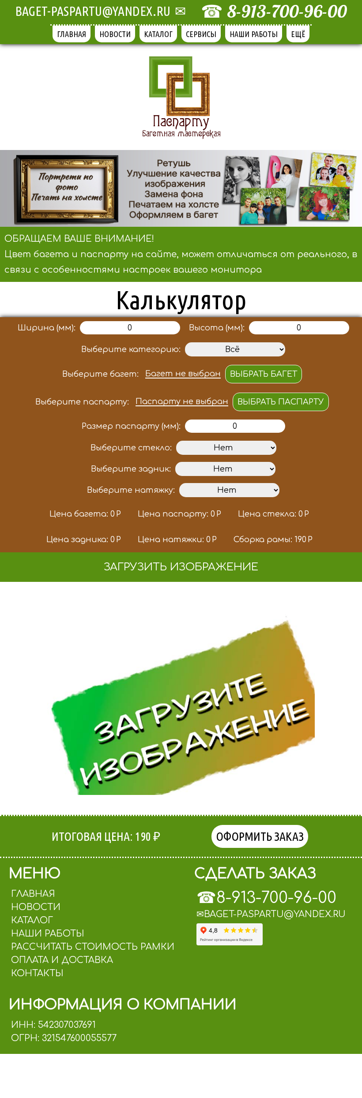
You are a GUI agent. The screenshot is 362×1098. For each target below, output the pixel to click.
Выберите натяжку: (131, 490)
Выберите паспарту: (82, 401)
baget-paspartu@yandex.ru (92, 11)
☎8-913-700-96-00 (266, 898)
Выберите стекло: (131, 447)
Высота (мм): (217, 327)
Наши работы (254, 34)
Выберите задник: (131, 469)
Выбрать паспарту (281, 401)
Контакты (37, 973)
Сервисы (201, 34)
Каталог (158, 34)
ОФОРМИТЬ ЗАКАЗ (260, 836)
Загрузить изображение (181, 567)
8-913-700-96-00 (287, 11)
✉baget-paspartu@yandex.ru (271, 914)
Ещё (298, 34)
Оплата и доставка (62, 960)
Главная (71, 34)
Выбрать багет (263, 374)
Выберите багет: (100, 374)
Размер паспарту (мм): (131, 426)
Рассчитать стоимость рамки (92, 947)
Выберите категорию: (131, 349)
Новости (115, 34)
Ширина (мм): (46, 327)
